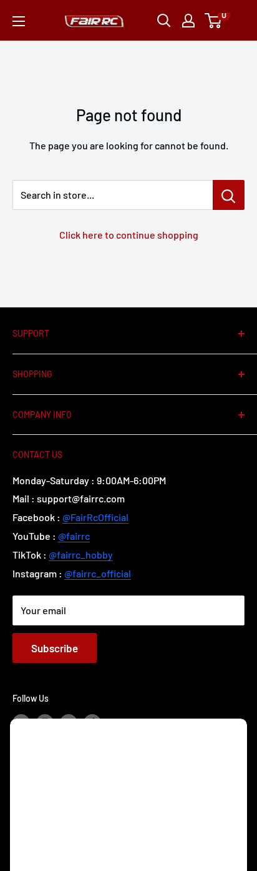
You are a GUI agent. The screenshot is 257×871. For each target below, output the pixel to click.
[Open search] (164, 20)
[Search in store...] (229, 195)
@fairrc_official (97, 573)
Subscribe (54, 648)
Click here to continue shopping (128, 235)
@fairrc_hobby (81, 554)
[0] (213, 20)
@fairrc (74, 536)
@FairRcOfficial (95, 517)
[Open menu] (18, 21)
